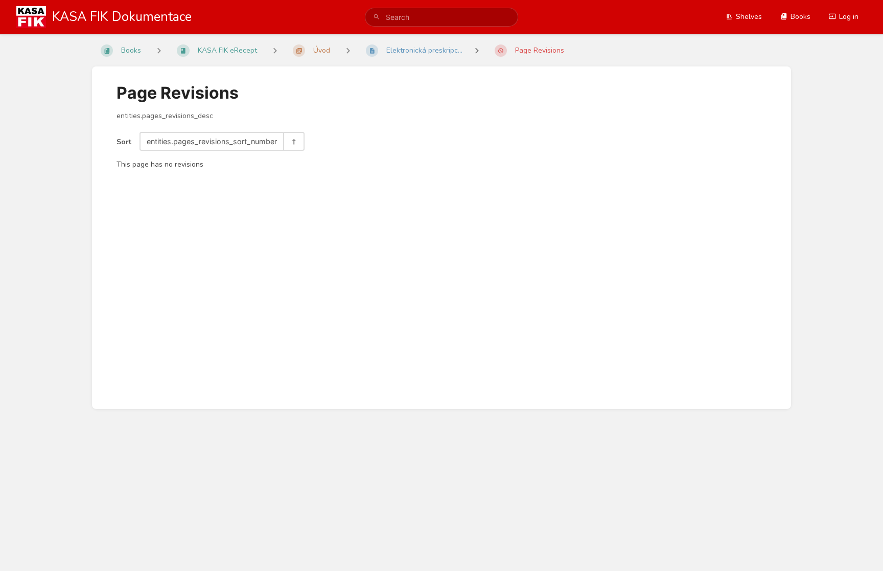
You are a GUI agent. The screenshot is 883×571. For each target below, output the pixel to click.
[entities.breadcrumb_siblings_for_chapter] (275, 50)
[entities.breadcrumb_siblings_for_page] (348, 50)
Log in (848, 16)
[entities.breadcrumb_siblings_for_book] (159, 50)
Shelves (749, 16)
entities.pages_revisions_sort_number (212, 141)
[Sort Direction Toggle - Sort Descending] (293, 141)
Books (800, 16)
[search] (441, 17)
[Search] (376, 17)
